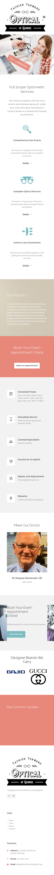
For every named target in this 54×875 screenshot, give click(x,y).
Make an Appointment (27, 365)
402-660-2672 (23, 859)
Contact (12, 829)
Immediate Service (27, 417)
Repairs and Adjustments (31, 476)
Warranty (22, 496)
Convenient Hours (27, 392)
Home (11, 820)
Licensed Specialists (28, 439)
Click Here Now (16, 634)
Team (11, 823)
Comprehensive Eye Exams (27, 140)
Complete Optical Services (27, 191)
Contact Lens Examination (27, 242)
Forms (11, 826)
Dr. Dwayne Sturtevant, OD (27, 578)
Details (26, 163)
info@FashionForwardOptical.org (29, 864)
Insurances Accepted (29, 459)
